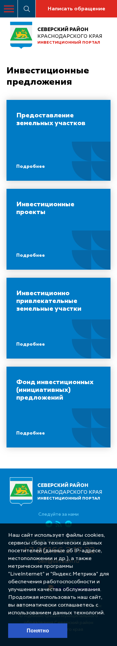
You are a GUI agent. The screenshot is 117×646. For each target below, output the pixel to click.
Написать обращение (76, 9)
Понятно (38, 630)
